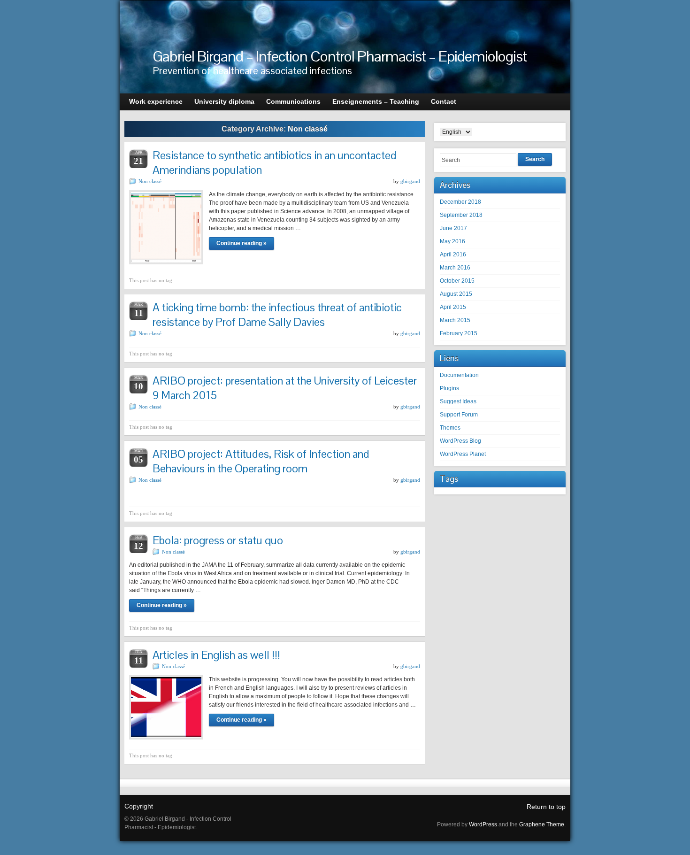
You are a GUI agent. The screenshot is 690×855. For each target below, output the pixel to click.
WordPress (483, 824)
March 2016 (455, 267)
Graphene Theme (541, 824)
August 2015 (456, 294)
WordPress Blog (460, 441)
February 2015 (458, 333)
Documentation (459, 375)
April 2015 (453, 307)
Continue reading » (241, 243)
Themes (450, 427)
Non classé (149, 181)
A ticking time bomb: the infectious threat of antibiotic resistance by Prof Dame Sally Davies (277, 314)
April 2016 (453, 254)
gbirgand (410, 181)
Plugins (449, 388)
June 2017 (453, 228)
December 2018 (460, 202)
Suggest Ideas (458, 401)
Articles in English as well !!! (216, 654)
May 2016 (452, 241)
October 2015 (457, 280)
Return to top (546, 806)
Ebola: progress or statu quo (218, 540)
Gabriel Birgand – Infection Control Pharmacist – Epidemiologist (340, 56)
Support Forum (459, 414)
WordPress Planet (463, 454)
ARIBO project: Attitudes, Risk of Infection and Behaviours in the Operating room (261, 461)
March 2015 (455, 320)
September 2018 (461, 215)
